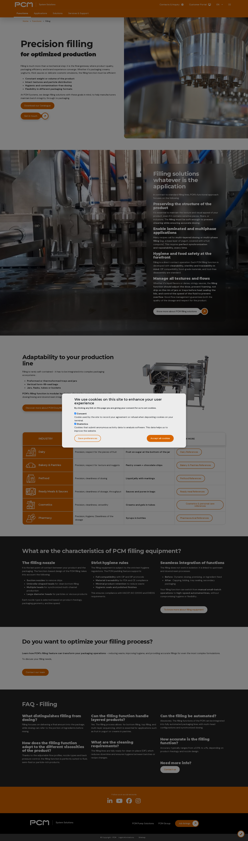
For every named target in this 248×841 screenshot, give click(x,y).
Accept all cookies (160, 438)
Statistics (82, 423)
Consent (82, 413)
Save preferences (87, 438)
